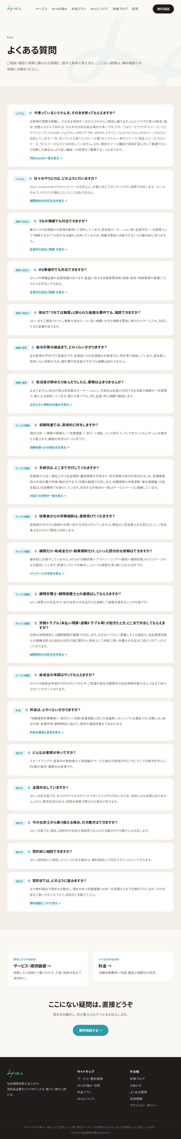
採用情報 (136, 1099)
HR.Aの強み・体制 (88, 1085)
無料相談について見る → (45, 903)
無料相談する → (90, 1030)
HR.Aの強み (59, 9)
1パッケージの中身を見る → (47, 573)
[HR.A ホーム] (14, 8)
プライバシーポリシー (144, 1105)
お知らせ (136, 1085)
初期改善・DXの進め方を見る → (50, 447)
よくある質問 (138, 1092)
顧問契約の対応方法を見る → (48, 200)
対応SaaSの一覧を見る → (46, 158)
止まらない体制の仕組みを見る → (51, 404)
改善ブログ (120, 9)
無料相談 (163, 9)
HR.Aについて (99, 9)
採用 (135, 9)
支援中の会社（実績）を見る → (49, 249)
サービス (41, 9)
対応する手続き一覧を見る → (48, 496)
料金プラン (79, 9)
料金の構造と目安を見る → (47, 732)
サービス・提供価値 (90, 1078)
